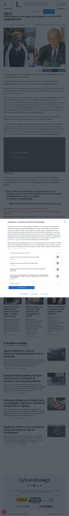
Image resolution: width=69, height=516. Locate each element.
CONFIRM (21, 287)
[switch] (56, 257)
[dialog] (34, 258)
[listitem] (34, 253)
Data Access (34, 294)
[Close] (65, 222)
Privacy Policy (45, 294)
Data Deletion (24, 294)
